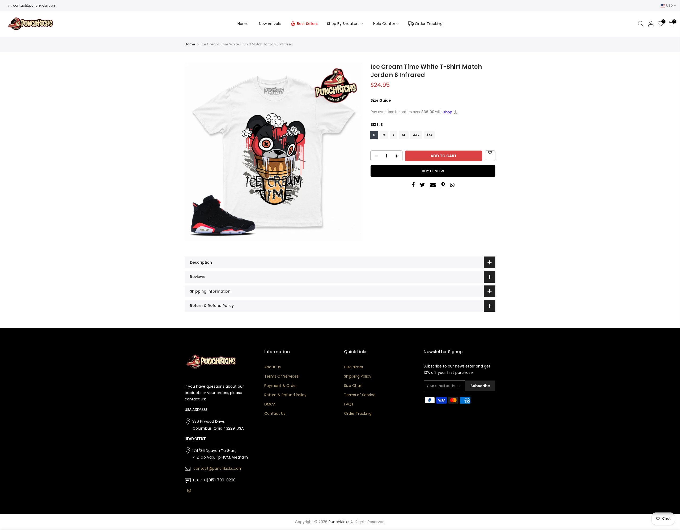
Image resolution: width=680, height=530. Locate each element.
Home (243, 23)
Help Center (384, 23)
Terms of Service (360, 395)
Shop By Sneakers (343, 23)
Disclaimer (353, 367)
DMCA (269, 404)
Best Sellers (307, 23)
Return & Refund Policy (285, 395)
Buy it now (433, 171)
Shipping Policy (357, 376)
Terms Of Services (281, 376)
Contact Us (274, 413)
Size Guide (381, 100)
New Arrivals (270, 23)
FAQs (348, 404)
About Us (272, 367)
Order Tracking (429, 23)
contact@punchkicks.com (34, 5)
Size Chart (353, 385)
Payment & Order (280, 385)
